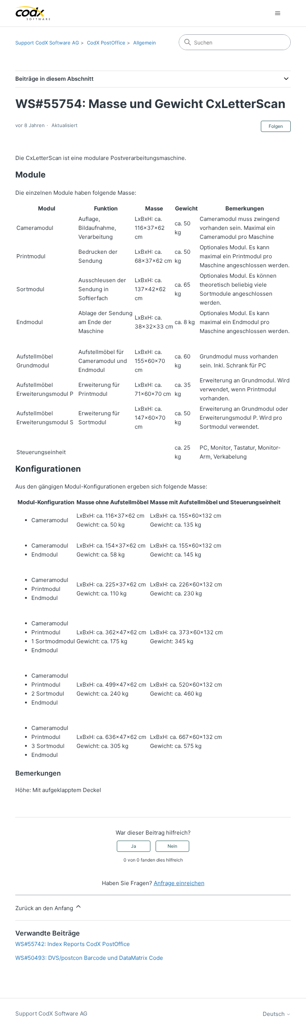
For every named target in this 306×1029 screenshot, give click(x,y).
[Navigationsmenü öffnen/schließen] (277, 13)
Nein (172, 846)
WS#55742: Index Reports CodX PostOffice (72, 944)
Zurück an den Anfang (45, 908)
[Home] (32, 13)
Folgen (276, 126)
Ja (133, 846)
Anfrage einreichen (179, 883)
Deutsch (274, 1014)
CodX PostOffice (106, 43)
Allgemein (144, 43)
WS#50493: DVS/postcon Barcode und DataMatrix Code (89, 957)
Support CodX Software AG (47, 43)
